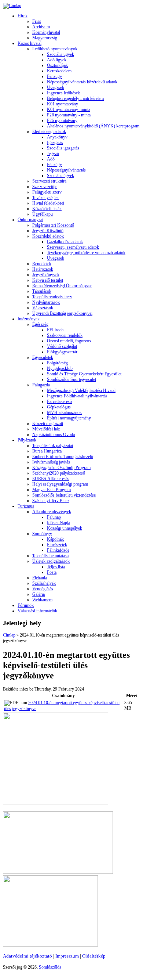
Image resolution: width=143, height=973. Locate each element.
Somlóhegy (42, 533)
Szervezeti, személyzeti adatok (73, 247)
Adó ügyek (56, 59)
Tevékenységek (45, 197)
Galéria (38, 594)
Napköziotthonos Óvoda (53, 434)
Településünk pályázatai (52, 445)
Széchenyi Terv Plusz (50, 500)
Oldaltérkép (94, 956)
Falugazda (41, 385)
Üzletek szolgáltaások (51, 561)
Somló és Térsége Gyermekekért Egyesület (84, 373)
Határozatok (42, 269)
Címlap (9, 635)
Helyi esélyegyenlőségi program (60, 484)
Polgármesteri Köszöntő (53, 225)
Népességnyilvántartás (66, 170)
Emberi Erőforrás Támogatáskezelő (62, 456)
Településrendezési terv (52, 296)
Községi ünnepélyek (64, 528)
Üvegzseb (55, 87)
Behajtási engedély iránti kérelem (75, 98)
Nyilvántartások (46, 302)
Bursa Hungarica (47, 451)
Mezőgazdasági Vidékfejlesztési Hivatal (81, 390)
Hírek (22, 15)
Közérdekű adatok (48, 236)
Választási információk (37, 610)
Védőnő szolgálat (62, 346)
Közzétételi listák (47, 208)
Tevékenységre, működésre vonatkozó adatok (86, 252)
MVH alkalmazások (64, 412)
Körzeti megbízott (47, 423)
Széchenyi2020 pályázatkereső (58, 473)
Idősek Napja (58, 522)
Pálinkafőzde (58, 550)
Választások (42, 307)
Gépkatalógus (59, 407)
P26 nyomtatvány (62, 120)
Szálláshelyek (44, 583)
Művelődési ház (46, 429)
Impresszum (67, 956)
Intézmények (29, 318)
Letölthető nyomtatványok (54, 48)
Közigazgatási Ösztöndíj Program (61, 467)
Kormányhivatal (46, 32)
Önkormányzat (30, 219)
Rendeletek (41, 263)
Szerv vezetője (44, 186)
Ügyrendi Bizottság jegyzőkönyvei (62, 313)
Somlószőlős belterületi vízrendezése (64, 495)
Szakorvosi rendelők (64, 335)
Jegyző (53, 153)
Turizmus (26, 506)
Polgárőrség (57, 362)
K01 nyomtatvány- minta (68, 109)
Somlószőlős (50, 967)
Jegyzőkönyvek (45, 274)
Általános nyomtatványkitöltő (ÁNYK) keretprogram (93, 126)
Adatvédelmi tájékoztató (27, 956)
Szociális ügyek (60, 54)
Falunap (54, 517)
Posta (51, 572)
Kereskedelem (59, 70)
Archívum (41, 26)
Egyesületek (42, 357)
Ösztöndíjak (57, 65)
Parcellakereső (59, 401)
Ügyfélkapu (42, 214)
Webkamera (42, 599)
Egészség (40, 324)
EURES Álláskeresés (50, 478)
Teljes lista (56, 566)
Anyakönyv (57, 137)
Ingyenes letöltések (63, 93)
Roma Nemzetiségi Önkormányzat (62, 285)
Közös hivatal (29, 43)
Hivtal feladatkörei (48, 203)
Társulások (41, 291)
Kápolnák (55, 539)
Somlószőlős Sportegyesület (71, 379)
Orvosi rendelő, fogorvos (69, 340)
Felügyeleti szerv (47, 192)
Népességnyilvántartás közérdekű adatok (82, 81)
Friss (36, 21)
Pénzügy (54, 76)
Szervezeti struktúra (49, 181)
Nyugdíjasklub (60, 368)
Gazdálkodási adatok (65, 241)
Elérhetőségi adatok (49, 131)
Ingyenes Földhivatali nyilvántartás (77, 396)
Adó (51, 159)
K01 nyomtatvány (62, 104)
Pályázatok (27, 440)
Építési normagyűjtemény (69, 418)
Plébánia (39, 577)
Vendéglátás (42, 588)
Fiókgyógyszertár (62, 351)
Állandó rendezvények (51, 511)
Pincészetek (57, 544)
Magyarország (44, 37)
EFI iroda (55, 329)
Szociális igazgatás (63, 148)
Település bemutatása (50, 555)
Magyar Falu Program (51, 489)
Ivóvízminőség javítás (51, 462)
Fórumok (26, 605)
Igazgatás (55, 142)
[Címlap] (12, 5)
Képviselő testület (47, 280)
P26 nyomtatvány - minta (69, 115)
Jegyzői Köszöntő (47, 230)
